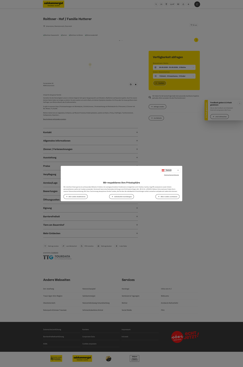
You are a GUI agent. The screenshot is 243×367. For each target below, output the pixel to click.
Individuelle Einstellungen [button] (123, 197)
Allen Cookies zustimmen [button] (169, 197)
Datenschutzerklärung (171, 175)
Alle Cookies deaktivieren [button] (77, 197)
